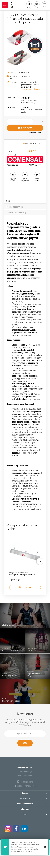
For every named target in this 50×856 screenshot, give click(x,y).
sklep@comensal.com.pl (26, 786)
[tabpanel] (25, 369)
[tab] (25, 201)
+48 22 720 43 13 (26, 782)
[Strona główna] (5, 5)
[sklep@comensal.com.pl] (11, 7)
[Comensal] (25, 159)
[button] (12, 177)
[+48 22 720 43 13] (11, 3)
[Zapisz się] (25, 743)
